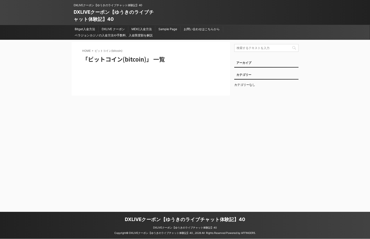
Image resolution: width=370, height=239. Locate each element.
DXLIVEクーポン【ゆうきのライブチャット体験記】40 (185, 219)
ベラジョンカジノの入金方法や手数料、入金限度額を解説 (114, 35)
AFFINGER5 (248, 233)
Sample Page (167, 29)
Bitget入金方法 (85, 29)
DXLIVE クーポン (113, 29)
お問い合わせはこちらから (202, 29)
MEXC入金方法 (141, 29)
